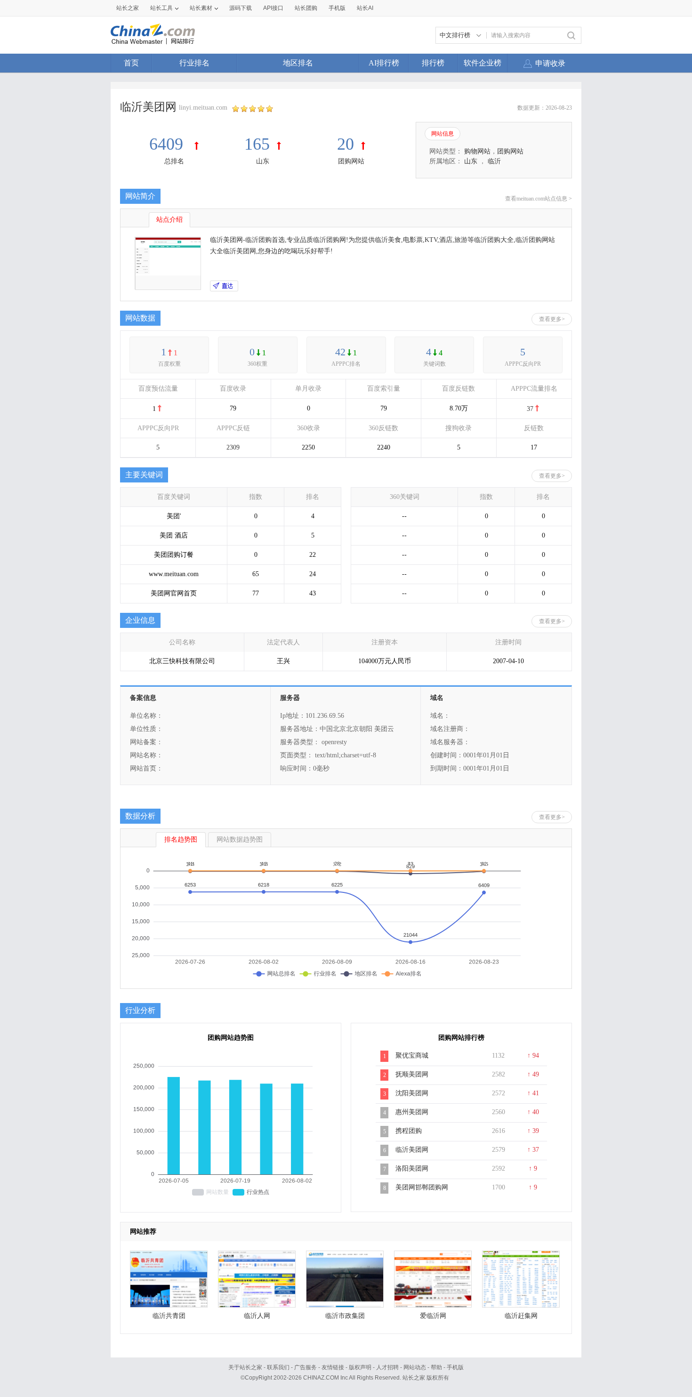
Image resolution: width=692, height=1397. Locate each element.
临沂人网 (257, 1315)
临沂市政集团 (345, 1315)
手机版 (455, 1367)
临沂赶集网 (521, 1315)
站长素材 (201, 8)
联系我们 (278, 1367)
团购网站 (351, 161)
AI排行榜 (384, 63)
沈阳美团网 (411, 1093)
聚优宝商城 (411, 1055)
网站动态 (414, 1367)
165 (257, 144)
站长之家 (127, 8)
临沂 (494, 161)
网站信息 (442, 133)
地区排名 (298, 63)
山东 (262, 161)
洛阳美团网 (411, 1168)
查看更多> (552, 319)
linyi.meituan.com (203, 107)
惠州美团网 (411, 1112)
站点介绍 (169, 219)
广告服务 (305, 1367)
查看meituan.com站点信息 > (538, 198)
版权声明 (360, 1367)
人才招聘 (387, 1367)
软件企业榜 (482, 63)
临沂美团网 (411, 1149)
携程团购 (408, 1130)
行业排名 (194, 63)
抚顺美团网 (411, 1074)
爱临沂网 (433, 1315)
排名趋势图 (180, 839)
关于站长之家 (245, 1367)
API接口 (273, 8)
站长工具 (161, 8)
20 (345, 144)
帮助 (436, 1367)
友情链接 (333, 1367)
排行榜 (433, 63)
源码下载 (240, 8)
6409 (168, 144)
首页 (131, 63)
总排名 (174, 161)
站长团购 (306, 8)
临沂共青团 (169, 1315)
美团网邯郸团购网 (421, 1187)
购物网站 (477, 151)
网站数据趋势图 (240, 839)
